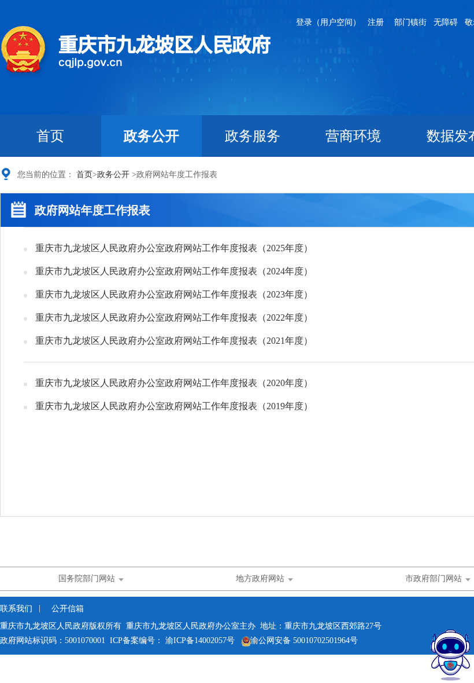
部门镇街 (410, 22)
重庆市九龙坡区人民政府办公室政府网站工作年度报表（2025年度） (174, 248)
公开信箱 (67, 608)
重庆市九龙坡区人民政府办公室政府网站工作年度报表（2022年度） (174, 317)
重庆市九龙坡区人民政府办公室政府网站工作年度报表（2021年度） (174, 341)
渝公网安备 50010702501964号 (304, 640)
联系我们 (17, 608)
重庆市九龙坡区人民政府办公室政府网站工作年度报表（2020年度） (174, 383)
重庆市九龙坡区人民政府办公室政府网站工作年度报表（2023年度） (174, 294)
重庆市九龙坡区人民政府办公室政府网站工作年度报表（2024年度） (174, 271)
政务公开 (151, 136)
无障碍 (446, 22)
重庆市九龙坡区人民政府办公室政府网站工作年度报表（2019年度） (174, 406)
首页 (50, 136)
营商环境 (353, 136)
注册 (376, 22)
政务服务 (252, 136)
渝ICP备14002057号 (200, 640)
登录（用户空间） (328, 22)
